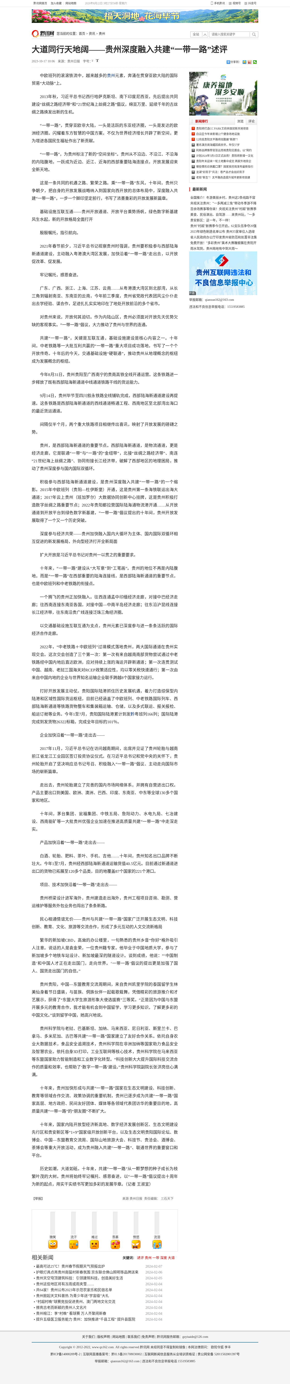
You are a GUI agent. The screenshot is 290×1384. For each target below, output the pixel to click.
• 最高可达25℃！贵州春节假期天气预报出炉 (69, 1266)
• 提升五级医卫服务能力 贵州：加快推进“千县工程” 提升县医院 (84, 1319)
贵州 (102, 33)
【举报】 (38, 1198)
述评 (140, 1258)
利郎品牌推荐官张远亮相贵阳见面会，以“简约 (224, 150)
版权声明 (103, 1336)
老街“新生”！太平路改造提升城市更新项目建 (223, 177)
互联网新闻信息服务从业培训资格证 (169, 1354)
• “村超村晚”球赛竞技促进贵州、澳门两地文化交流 (74, 1302)
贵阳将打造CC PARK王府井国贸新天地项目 (222, 128)
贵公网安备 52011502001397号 (219, 1354)
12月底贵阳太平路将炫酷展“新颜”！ (217, 139)
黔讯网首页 (40, 3)
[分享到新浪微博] (250, 62)
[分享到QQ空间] (244, 62)
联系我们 (134, 1336)
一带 (155, 1258)
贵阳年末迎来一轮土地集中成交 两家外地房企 (223, 161)
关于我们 (88, 1336)
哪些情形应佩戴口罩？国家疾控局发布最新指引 (224, 166)
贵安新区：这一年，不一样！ (211, 220)
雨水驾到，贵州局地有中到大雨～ (214, 248)
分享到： (235, 62)
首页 (82, 33)
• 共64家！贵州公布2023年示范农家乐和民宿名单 (73, 1290)
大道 (171, 1258)
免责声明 (148, 1336)
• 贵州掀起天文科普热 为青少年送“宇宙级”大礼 (71, 1296)
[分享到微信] (255, 62)
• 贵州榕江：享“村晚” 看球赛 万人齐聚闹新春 (70, 1313)
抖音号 (252, 3)
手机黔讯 (219, 3)
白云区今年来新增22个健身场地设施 (218, 134)
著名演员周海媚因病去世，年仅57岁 (218, 145)
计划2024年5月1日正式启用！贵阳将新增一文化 (224, 155)
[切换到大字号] (97, 60)
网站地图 (70, 3)
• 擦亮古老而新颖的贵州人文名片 (60, 1307)
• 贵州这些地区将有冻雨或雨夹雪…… (64, 1284)
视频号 (237, 3)
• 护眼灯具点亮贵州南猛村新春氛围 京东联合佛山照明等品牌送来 (86, 1272)
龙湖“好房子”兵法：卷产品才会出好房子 (220, 172)
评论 (251, 121)
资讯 (92, 33)
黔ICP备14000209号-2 (65, 1354)
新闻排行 (201, 121)
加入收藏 (56, 3)
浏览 (240, 121)
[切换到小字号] (92, 61)
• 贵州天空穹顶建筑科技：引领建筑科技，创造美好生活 (78, 1278)
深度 (163, 1258)
